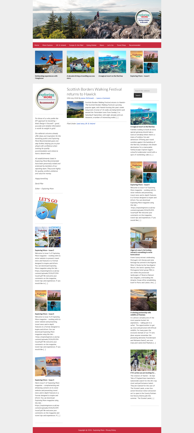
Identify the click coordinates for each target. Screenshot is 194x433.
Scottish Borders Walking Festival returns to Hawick (94, 91)
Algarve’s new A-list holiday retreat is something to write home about (141, 252)
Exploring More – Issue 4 (139, 76)
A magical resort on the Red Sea (111, 76)
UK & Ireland (90, 123)
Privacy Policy (111, 430)
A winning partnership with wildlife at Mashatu (140, 313)
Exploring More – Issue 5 (44, 250)
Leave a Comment (103, 98)
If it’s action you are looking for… (143, 373)
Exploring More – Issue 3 (44, 380)
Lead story (80, 123)
